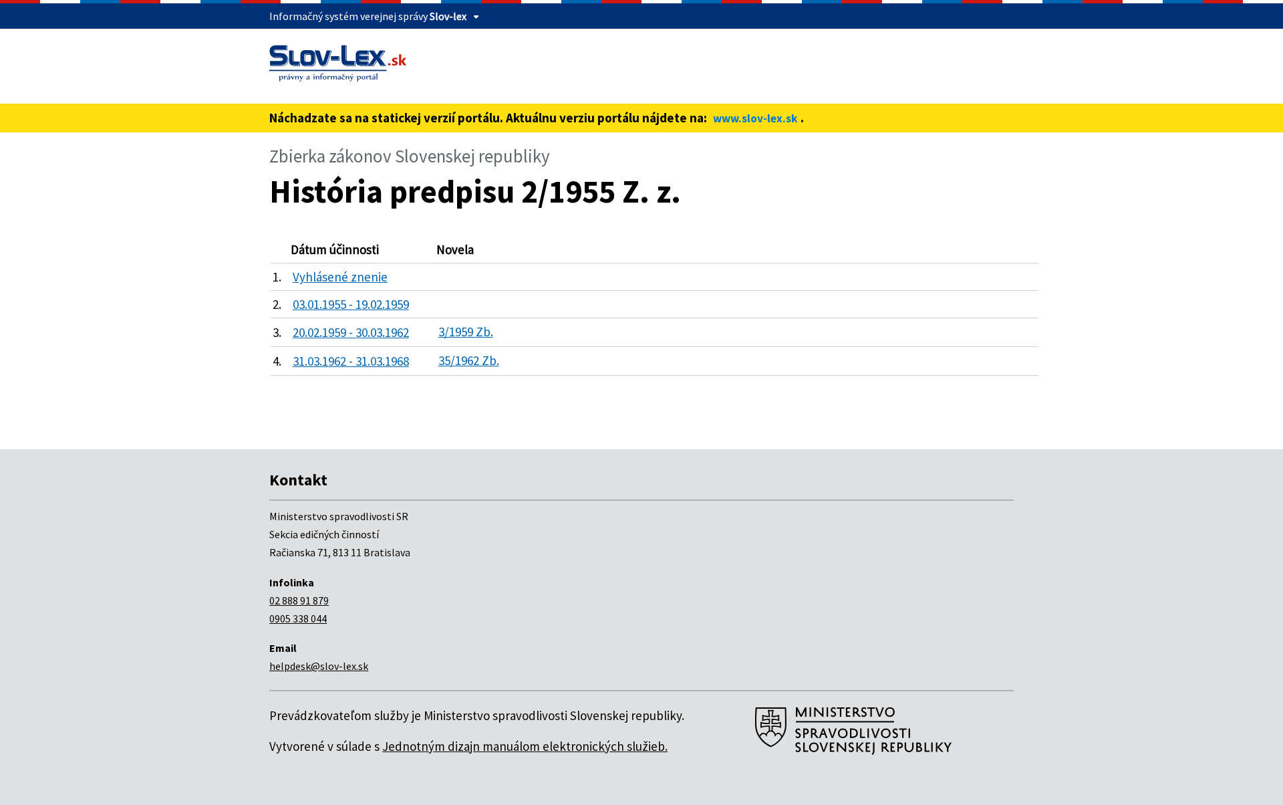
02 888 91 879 (299, 600)
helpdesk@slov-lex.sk (318, 666)
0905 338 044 (298, 618)
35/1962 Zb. (468, 360)
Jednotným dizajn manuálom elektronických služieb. (525, 746)
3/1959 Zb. (465, 332)
